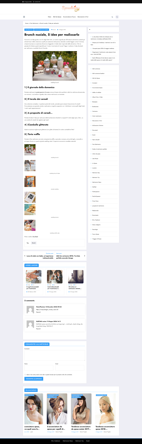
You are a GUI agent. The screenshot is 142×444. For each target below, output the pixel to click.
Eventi (93, 135)
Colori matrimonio (96, 116)
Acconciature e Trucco (69, 17)
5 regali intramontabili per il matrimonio (32, 287)
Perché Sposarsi (96, 196)
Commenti (26, 349)
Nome (25, 364)
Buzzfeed (35, 237)
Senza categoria (96, 225)
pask (29, 285)
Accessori (94, 83)
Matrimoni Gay (96, 173)
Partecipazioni (95, 191)
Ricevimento (95, 215)
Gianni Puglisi (36, 432)
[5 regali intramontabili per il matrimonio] (33, 276)
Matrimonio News (96, 182)
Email (56, 364)
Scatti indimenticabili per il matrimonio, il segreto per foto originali (53, 287)
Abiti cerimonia (96, 69)
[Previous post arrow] (24, 256)
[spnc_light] (117, 17)
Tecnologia (95, 229)
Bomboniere (95, 106)
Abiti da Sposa (57, 17)
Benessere (94, 102)
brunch (54, 29)
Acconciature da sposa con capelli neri (82, 427)
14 (33, 285)
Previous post (49, 253)
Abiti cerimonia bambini (98, 73)
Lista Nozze (95, 158)
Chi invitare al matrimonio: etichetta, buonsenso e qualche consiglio (74, 287)
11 (75, 285)
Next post (59, 253)
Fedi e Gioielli (95, 140)
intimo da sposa (96, 154)
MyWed (94, 187)
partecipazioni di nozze (42, 92)
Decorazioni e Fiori (83, 17)
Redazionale (95, 210)
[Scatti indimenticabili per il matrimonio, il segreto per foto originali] (54, 276)
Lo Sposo (94, 163)
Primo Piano (95, 201)
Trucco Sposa (95, 234)
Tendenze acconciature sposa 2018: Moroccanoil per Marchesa (58, 427)
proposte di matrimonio (98, 206)
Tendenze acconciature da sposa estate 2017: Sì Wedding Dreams (34, 427)
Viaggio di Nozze (96, 239)
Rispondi (38, 312)
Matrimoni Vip (95, 177)
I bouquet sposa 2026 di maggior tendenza (103, 48)
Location (94, 168)
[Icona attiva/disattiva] (24, 17)
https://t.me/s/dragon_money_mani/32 (47, 310)
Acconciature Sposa (97, 88)
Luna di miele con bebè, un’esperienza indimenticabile (40, 257)
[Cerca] (112, 17)
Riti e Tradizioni (96, 220)
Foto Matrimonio (29, 29)
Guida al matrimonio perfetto (41, 29)
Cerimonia (94, 111)
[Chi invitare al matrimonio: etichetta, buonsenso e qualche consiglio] (76, 276)
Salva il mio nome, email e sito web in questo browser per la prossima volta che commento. (49, 374)
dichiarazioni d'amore (97, 125)
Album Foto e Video (97, 97)
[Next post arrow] (84, 256)
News (49, 17)
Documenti (95, 130)
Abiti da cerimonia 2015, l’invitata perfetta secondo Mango (68, 257)
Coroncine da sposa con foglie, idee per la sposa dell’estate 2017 (107, 427)
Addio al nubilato (96, 92)
